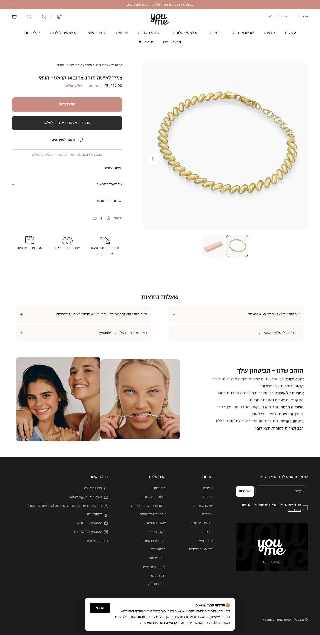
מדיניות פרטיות (155, 541)
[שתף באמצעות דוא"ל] (95, 218)
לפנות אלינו (94, 514)
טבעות (269, 32)
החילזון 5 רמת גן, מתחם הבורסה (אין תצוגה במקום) (65, 506)
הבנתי (100, 608)
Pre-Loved (172, 42)
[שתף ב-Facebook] (102, 218)
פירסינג (122, 32)
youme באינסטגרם (88, 532)
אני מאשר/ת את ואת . (270, 507)
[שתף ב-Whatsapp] (109, 218)
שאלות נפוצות (156, 523)
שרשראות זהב (242, 32)
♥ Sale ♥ (146, 42)
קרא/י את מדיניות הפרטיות (158, 623)
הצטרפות (245, 491)
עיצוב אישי (97, 32)
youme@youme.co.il (86, 497)
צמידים (215, 32)
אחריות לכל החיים (153, 514)
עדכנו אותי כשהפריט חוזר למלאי (67, 123)
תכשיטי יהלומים (185, 32)
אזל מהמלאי (67, 104)
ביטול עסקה (157, 584)
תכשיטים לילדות (64, 32)
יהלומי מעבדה (150, 32)
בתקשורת (158, 549)
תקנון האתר (157, 532)
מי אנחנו (303, 17)
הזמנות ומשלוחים (153, 497)
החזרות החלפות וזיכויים (148, 506)
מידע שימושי (157, 558)
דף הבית (116, 65)
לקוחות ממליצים (276, 17)
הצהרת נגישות (97, 541)
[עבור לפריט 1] (237, 246)
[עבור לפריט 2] (213, 246)
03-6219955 (93, 488)
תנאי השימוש (268, 505)
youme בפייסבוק (89, 523)
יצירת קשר (158, 575)
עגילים (290, 32)
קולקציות (32, 32)
